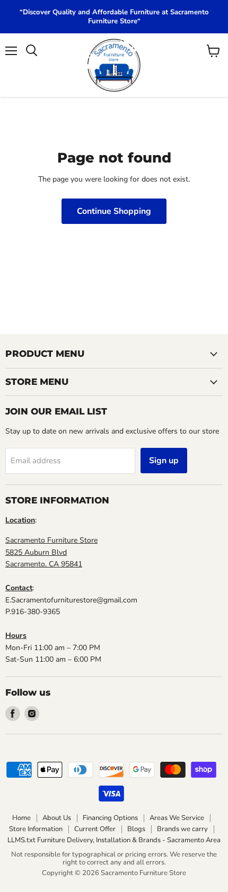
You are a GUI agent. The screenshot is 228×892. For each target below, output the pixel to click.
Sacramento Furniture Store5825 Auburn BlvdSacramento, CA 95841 (51, 552)
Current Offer (95, 829)
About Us (56, 818)
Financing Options (110, 818)
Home (21, 818)
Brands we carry (182, 829)
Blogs (136, 829)
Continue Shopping (114, 211)
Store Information (36, 829)
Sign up (164, 460)
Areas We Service (177, 818)
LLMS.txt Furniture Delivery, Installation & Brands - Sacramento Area (114, 840)
